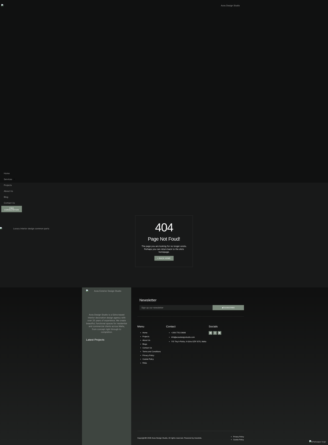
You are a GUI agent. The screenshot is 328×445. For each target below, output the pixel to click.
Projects (8, 185)
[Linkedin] (219, 333)
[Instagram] (215, 333)
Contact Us (9, 203)
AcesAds (197, 438)
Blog (6, 197)
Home (7, 173)
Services (8, 179)
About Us (8, 191)
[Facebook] (210, 333)
